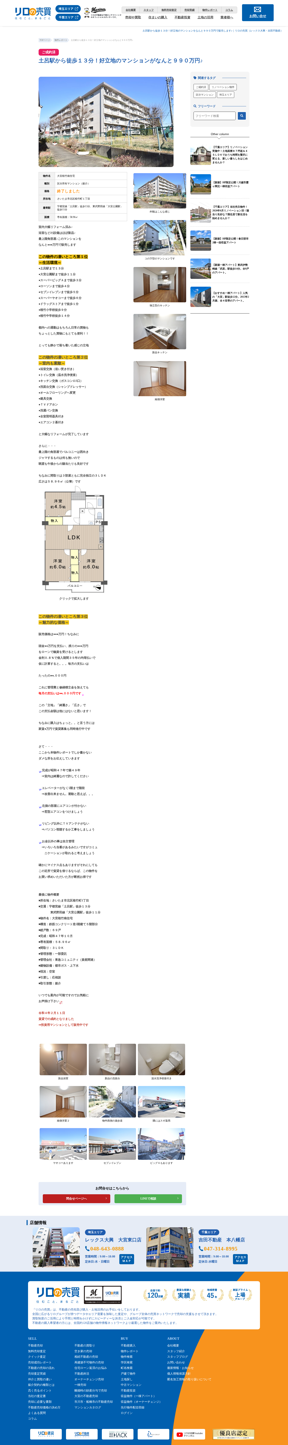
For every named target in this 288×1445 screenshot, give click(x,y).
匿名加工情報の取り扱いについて (189, 1379)
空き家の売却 (83, 1351)
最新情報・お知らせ (180, 1368)
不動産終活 (81, 1373)
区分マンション (205, 94)
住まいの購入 (157, 17)
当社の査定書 (37, 1396)
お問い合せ (257, 16)
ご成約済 (201, 87)
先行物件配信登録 (132, 1407)
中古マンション (131, 1384)
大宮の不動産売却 (86, 1396)
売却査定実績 (37, 1373)
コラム (229, 9)
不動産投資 (182, 17)
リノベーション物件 (223, 87)
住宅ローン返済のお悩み (90, 1368)
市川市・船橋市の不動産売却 (93, 1401)
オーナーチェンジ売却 (89, 1379)
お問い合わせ (176, 1362)
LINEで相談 (148, 1198)
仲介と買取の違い (40, 1379)
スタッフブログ (177, 1356)
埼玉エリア (225, 94)
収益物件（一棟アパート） (138, 1396)
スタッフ (149, 9)
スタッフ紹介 (176, 1351)
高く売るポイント (40, 1390)
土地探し (127, 1379)
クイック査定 (37, 1356)
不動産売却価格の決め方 (44, 1407)
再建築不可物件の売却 (89, 1362)
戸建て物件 (128, 1373)
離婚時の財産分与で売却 (90, 1390)
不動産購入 (128, 1345)
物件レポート (210, 9)
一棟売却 (80, 1384)
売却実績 (189, 9)
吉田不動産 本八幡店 (222, 1239)
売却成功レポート (40, 1362)
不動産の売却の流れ (41, 1368)
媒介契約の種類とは (41, 1384)
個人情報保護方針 (179, 1373)
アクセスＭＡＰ (127, 1259)
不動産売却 (35, 1345)
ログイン (127, 1413)
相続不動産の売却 (86, 1356)
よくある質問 (37, 1413)
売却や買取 (133, 17)
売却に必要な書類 (40, 1401)
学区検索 (127, 1362)
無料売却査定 (169, 9)
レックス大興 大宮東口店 (113, 1239)
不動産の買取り (84, 1345)
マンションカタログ (87, 1407)
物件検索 (127, 1356)
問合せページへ (76, 1198)
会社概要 (131, 9)
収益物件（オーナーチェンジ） (141, 1401)
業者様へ (227, 17)
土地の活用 (205, 17)
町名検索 (127, 1368)
